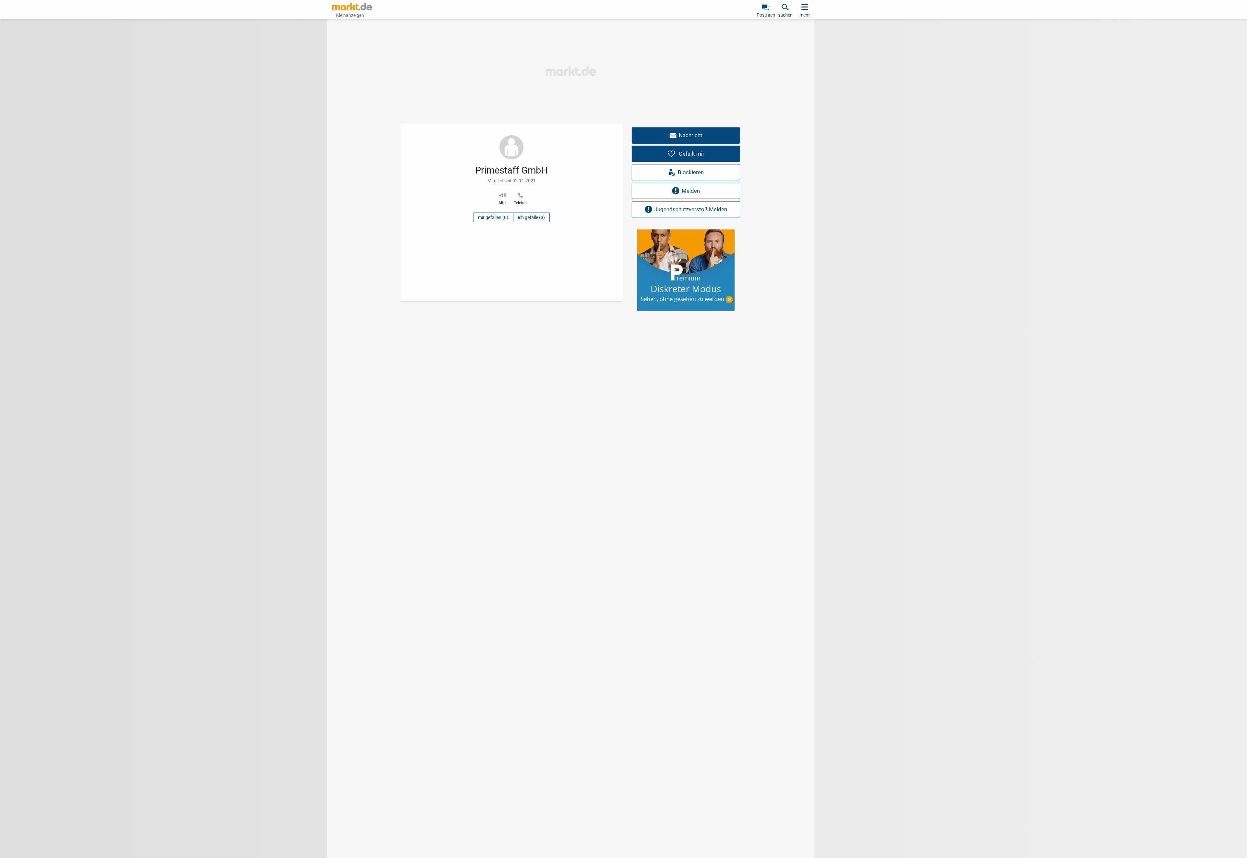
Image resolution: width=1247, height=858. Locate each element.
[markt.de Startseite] (352, 6)
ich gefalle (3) (531, 217)
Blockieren (691, 172)
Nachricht (690, 135)
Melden (691, 191)
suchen (785, 15)
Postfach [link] (766, 15)
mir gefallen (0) (493, 217)
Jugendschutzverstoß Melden (690, 209)
